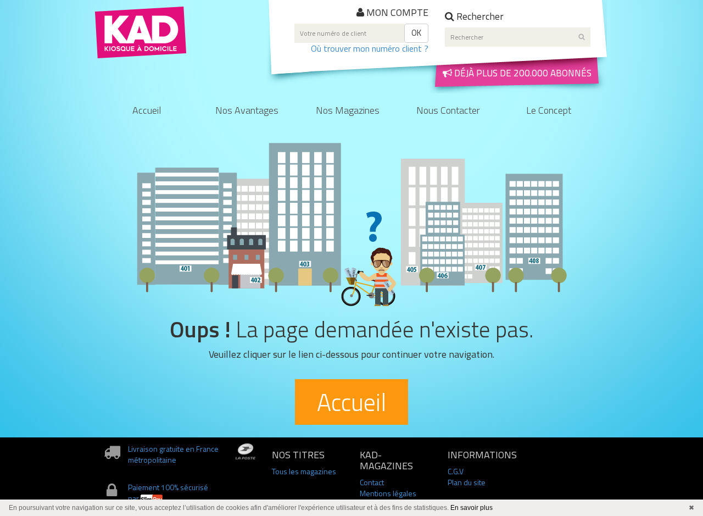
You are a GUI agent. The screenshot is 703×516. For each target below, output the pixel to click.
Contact (372, 482)
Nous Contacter (448, 111)
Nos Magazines (348, 111)
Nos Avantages (246, 111)
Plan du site (467, 482)
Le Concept (548, 111)
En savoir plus (471, 508)
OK (416, 32)
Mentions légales (388, 493)
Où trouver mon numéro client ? (369, 48)
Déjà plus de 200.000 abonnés (522, 73)
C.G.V (456, 471)
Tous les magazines (304, 471)
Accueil (146, 111)
